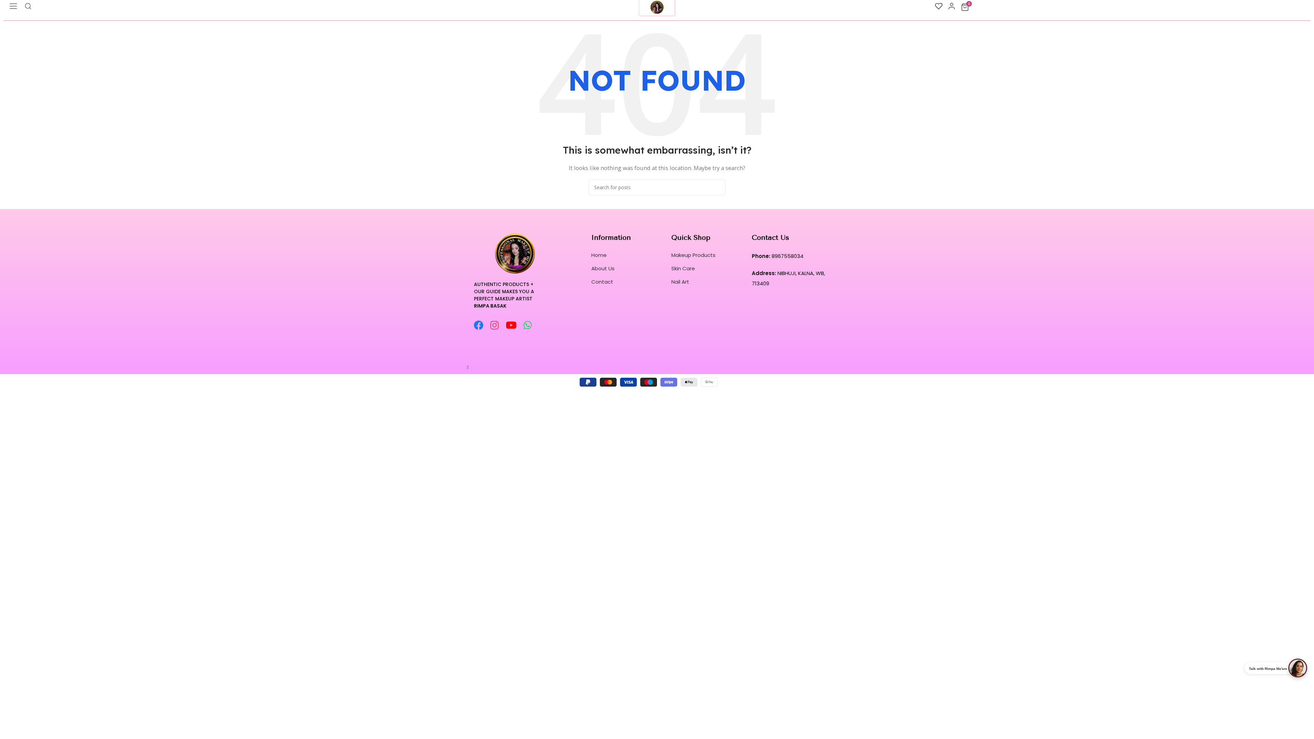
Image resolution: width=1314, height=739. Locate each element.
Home (599, 255)
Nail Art (680, 281)
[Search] (717, 187)
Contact (602, 281)
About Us (603, 268)
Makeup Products (693, 255)
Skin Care (683, 268)
